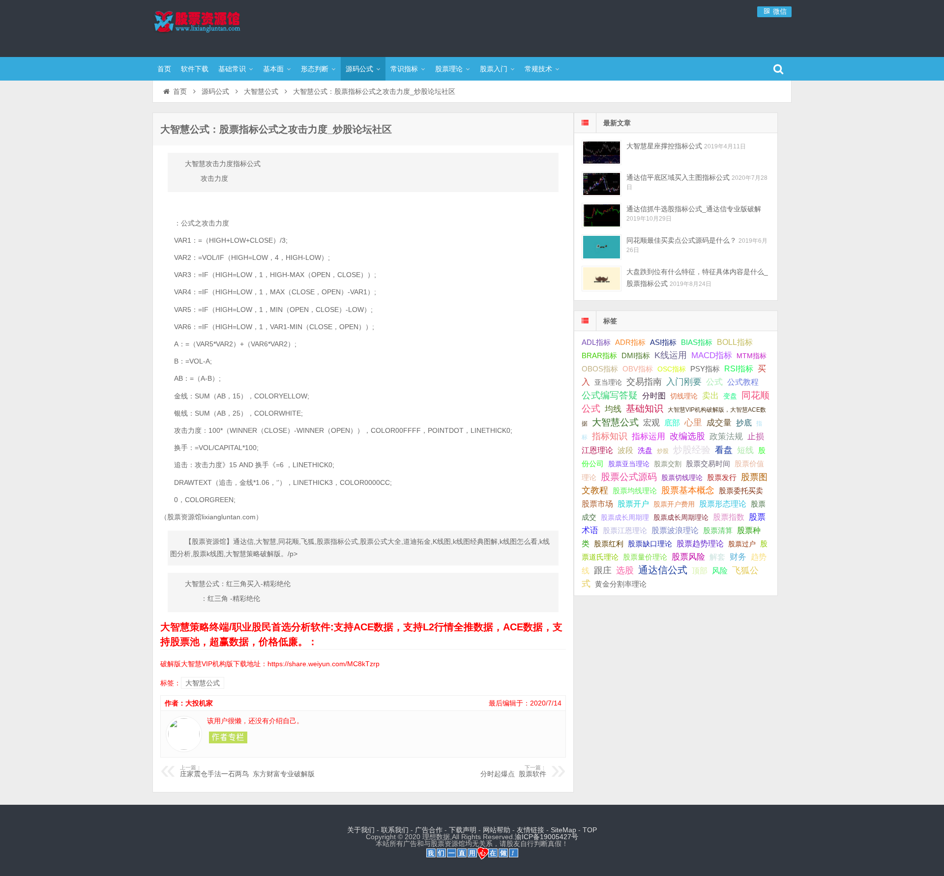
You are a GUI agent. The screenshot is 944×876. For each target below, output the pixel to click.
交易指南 (644, 382)
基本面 (273, 69)
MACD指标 (711, 355)
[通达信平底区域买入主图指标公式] (601, 184)
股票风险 (688, 557)
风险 (720, 570)
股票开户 (633, 504)
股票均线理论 (635, 490)
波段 (625, 450)
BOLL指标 (735, 342)
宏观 (651, 422)
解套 (717, 556)
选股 (625, 570)
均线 (613, 409)
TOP (590, 830)
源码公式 (359, 69)
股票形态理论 (722, 503)
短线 (745, 450)
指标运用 (648, 436)
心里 (693, 422)
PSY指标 (705, 369)
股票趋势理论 (700, 543)
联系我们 (395, 830)
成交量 (719, 422)
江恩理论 (597, 450)
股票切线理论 (682, 477)
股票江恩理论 (625, 530)
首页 (164, 69)
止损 (755, 436)
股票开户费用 (674, 504)
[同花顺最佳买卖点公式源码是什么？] (601, 246)
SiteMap (563, 830)
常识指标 (404, 69)
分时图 (654, 395)
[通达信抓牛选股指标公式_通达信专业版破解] (601, 215)
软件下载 (194, 69)
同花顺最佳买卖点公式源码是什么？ (681, 240)
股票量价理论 (645, 557)
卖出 (710, 395)
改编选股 (687, 436)
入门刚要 (684, 382)
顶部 (700, 570)
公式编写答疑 (610, 395)
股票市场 (597, 503)
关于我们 (361, 830)
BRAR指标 (599, 356)
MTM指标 (752, 356)
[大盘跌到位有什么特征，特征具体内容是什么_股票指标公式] (601, 278)
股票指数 (728, 517)
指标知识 (609, 436)
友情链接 (530, 830)
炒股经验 (691, 450)
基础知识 (644, 408)
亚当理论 (608, 382)
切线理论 (684, 396)
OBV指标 (637, 369)
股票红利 (608, 543)
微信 (779, 11)
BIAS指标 (696, 342)
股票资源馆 (216, 27)
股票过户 (742, 544)
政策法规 (726, 436)
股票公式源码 (629, 477)
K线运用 (670, 355)
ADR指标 (630, 342)
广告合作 (428, 830)
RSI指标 (738, 369)
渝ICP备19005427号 (546, 837)
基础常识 (232, 69)
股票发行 (722, 477)
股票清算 (718, 531)
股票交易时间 (708, 464)
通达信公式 (662, 570)
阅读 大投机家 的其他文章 (228, 737)
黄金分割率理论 (621, 584)
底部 (672, 422)
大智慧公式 (261, 91)
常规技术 (538, 69)
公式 (714, 382)
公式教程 (743, 382)
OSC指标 (671, 369)
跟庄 (603, 570)
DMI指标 (635, 355)
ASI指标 (663, 342)
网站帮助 (496, 830)
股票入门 (493, 69)
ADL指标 (596, 342)
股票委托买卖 (741, 490)
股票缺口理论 (650, 544)
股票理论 (449, 69)
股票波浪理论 (675, 530)
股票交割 (667, 464)
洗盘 (645, 450)
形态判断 (314, 69)
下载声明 (462, 830)
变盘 (730, 396)
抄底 (744, 422)
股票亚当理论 (628, 464)
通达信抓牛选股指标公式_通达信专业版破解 (693, 209)
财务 (738, 557)
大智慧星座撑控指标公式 (664, 146)
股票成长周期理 (625, 517)
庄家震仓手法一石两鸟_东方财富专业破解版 (247, 771)
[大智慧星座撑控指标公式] (601, 152)
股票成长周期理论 (680, 517)
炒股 (663, 451)
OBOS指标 (600, 369)
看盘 (724, 450)
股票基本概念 (687, 490)
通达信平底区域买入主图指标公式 (678, 177)
